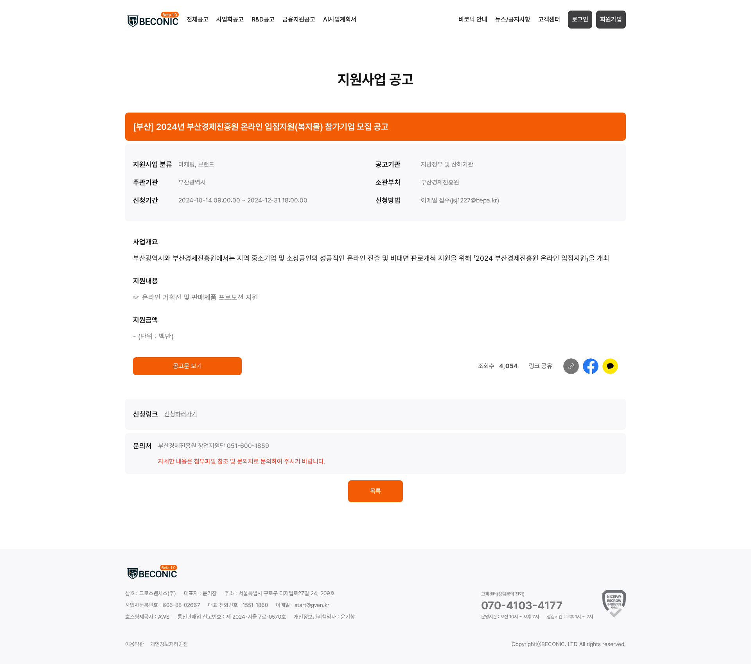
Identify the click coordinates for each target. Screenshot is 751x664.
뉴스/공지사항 (512, 19)
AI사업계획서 (339, 19)
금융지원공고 (298, 19)
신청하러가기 (180, 414)
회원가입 (611, 19)
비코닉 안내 (472, 19)
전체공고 (197, 19)
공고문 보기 (187, 366)
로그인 (580, 19)
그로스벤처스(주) (157, 593)
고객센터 (549, 19)
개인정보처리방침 (169, 644)
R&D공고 (263, 19)
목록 (375, 491)
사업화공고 (230, 19)
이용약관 (134, 644)
